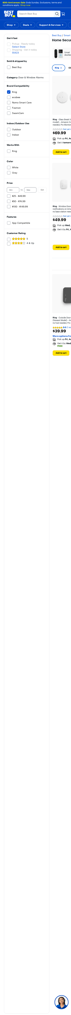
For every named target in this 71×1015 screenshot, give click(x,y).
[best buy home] (9, 14)
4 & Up (30, 243)
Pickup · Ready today (23, 43)
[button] (11, 25)
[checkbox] (58, 68)
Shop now (25, 5)
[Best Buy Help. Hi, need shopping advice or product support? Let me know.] (61, 1002)
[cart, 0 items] (63, 14)
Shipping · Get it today (24, 49)
